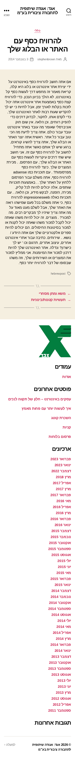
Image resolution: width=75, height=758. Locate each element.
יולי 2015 (64, 561)
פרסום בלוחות (60, 437)
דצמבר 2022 (61, 471)
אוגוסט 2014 (61, 615)
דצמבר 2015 (61, 531)
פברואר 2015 (60, 579)
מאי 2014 (63, 627)
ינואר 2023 (63, 465)
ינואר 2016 (63, 525)
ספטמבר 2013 (59, 669)
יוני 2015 (64, 567)
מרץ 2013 (63, 693)
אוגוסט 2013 (61, 675)
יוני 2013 (64, 687)
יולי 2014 (64, 621)
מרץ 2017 (63, 489)
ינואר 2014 (63, 651)
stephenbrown (46, 59)
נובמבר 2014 (61, 597)
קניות (67, 427)
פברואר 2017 (60, 495)
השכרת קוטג (61, 418)
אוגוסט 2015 (61, 555)
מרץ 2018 (63, 477)
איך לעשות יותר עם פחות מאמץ (46, 409)
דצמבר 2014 (61, 591)
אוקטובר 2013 (60, 663)
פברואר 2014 (60, 645)
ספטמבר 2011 (59, 710)
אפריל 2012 (62, 705)
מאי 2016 (63, 501)
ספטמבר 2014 (59, 609)
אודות (66, 377)
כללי (37, 30)
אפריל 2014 (62, 633)
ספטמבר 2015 (59, 549)
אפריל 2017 (62, 483)
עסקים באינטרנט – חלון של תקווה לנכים (39, 399)
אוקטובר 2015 (60, 543)
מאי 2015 (63, 573)
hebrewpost (58, 273)
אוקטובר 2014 (60, 603)
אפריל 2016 (62, 507)
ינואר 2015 (63, 585)
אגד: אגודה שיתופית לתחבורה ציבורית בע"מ (37, 10)
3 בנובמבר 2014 (18, 59)
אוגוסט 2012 (61, 699)
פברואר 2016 (60, 519)
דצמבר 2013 (61, 657)
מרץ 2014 (63, 639)
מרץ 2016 (63, 513)
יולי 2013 (64, 681)
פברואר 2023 (60, 459)
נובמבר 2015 (61, 537)
